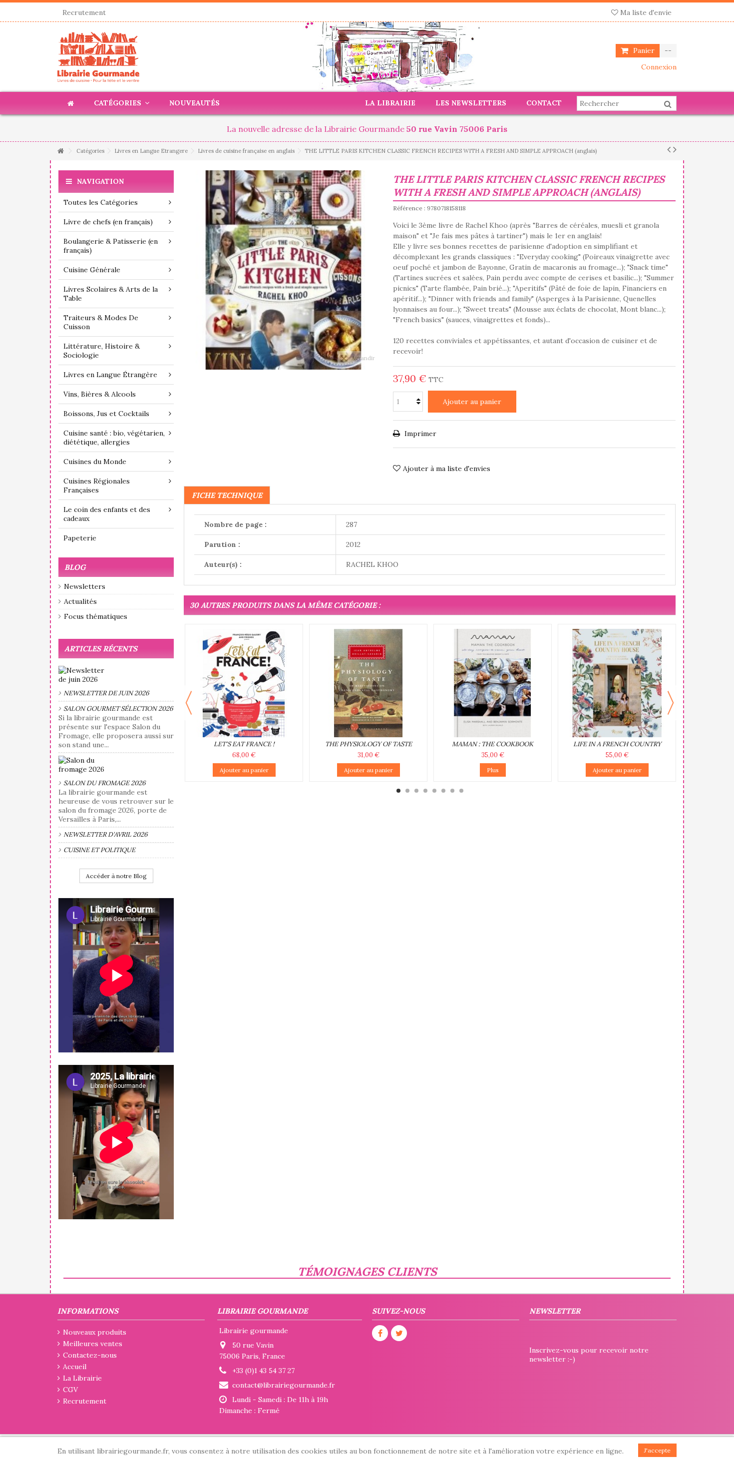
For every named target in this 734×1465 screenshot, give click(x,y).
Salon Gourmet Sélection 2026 (118, 708)
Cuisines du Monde (94, 461)
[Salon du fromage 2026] (116, 765)
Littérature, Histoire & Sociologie (101, 351)
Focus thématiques (95, 616)
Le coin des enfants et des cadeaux (106, 514)
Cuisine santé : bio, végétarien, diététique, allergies (114, 438)
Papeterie (79, 537)
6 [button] (443, 791)
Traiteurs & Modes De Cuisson (100, 322)
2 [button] (407, 791)
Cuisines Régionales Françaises (96, 485)
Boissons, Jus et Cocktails (106, 413)
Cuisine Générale (91, 269)
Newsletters (84, 586)
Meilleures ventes (92, 1343)
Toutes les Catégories (100, 202)
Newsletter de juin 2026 (106, 693)
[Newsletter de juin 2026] (116, 675)
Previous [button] (189, 702)
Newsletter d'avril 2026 (105, 834)
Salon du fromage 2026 (104, 783)
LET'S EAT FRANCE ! (244, 744)
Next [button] (671, 702)
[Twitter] (399, 1333)
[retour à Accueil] (60, 151)
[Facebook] (380, 1333)
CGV (70, 1389)
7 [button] (452, 791)
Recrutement (84, 12)
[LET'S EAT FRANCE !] (244, 683)
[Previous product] (669, 149)
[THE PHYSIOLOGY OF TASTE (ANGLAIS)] (368, 683)
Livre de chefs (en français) (108, 221)
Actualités (80, 601)
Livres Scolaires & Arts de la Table (110, 294)
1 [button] (398, 791)
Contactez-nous (90, 1355)
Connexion (658, 66)
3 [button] (416, 791)
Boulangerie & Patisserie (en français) (110, 246)
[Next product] (675, 149)
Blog (74, 567)
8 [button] (461, 791)
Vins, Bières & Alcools (99, 394)
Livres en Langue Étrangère (110, 374)
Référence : (409, 208)
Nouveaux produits (94, 1332)
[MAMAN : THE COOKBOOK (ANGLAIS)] (492, 683)
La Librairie (82, 1378)
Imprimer (419, 433)
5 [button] (434, 791)
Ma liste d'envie (645, 12)
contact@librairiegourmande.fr (283, 1385)
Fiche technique (227, 495)
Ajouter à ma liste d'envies (446, 468)
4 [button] (425, 791)
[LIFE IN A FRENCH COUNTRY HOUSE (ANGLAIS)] (617, 683)
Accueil (74, 1366)
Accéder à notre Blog (116, 876)
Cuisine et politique (99, 850)
